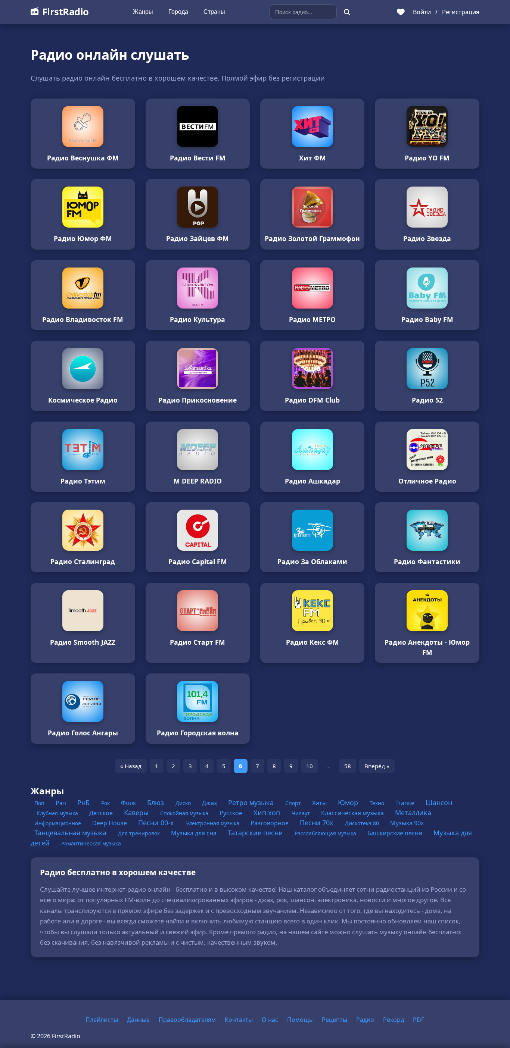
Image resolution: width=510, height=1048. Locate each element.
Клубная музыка (58, 813)
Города (178, 12)
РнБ (84, 802)
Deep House (110, 823)
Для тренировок (139, 833)
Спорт (293, 803)
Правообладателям (187, 1020)
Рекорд (393, 1020)
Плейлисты (101, 1020)
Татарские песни (256, 832)
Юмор (349, 802)
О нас (270, 1020)
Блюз (156, 802)
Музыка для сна (194, 833)
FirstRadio (65, 11)
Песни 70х (317, 822)
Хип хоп (268, 812)
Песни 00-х (157, 822)
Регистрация (460, 12)
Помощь (300, 1020)
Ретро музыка (252, 802)
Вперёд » (376, 766)
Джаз (210, 803)
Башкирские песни (395, 833)
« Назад (131, 766)
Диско (183, 803)
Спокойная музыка (185, 813)
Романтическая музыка (91, 843)
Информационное (58, 823)
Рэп (62, 803)
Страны (214, 12)
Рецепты (334, 1020)
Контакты (239, 1020)
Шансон (439, 802)
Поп (40, 803)
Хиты (320, 803)
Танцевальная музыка (71, 832)
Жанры (143, 12)
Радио (365, 1020)
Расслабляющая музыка (326, 833)
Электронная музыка (213, 823)
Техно (378, 803)
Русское (232, 813)
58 (347, 766)
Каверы (137, 812)
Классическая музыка (353, 813)
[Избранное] (401, 11)
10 (309, 766)
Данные (138, 1020)
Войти (422, 12)
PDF (418, 1020)
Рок (106, 803)
